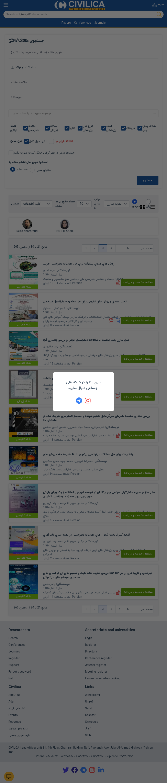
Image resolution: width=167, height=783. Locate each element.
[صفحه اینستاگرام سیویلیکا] (88, 400)
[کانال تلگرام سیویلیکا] (79, 400)
